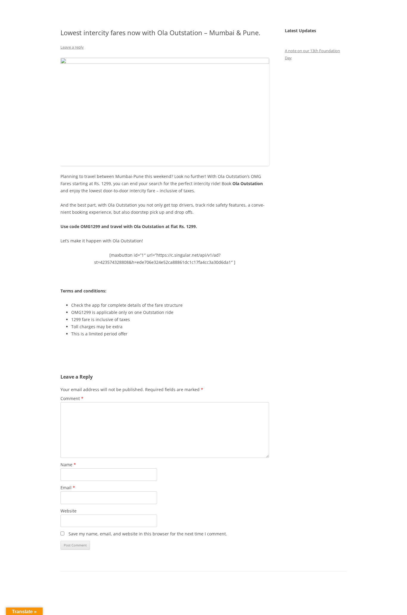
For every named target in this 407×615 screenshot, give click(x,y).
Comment (71, 398)
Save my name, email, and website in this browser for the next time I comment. (148, 534)
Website (68, 511)
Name (68, 464)
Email (67, 487)
